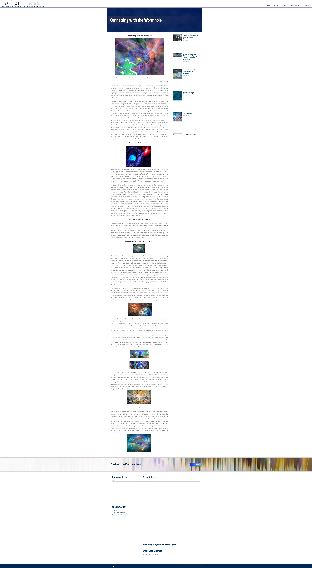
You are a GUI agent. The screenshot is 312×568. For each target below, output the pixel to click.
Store (284, 5)
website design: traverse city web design (191, 565)
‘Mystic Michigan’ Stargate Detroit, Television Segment (190, 37)
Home (268, 5)
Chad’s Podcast (295, 5)
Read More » (186, 40)
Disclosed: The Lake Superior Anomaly (188, 93)
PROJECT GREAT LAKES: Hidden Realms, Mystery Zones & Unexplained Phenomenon (190, 56)
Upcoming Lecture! (120, 477)
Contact (307, 5)
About (276, 5)
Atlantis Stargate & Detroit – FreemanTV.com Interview (190, 71)
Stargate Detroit (187, 113)
